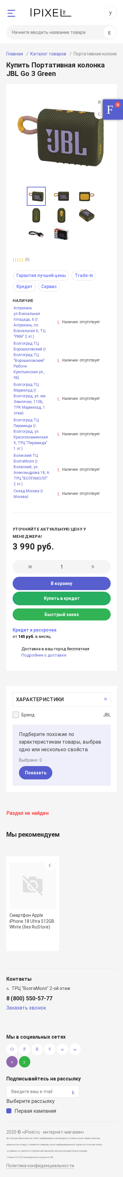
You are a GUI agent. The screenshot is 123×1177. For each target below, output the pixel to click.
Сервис (49, 286)
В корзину (61, 583)
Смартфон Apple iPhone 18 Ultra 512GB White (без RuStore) (31, 921)
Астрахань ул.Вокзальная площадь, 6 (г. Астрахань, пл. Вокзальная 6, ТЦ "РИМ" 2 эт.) (29, 322)
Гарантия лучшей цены (41, 275)
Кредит (24, 286)
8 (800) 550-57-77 (110, 12)
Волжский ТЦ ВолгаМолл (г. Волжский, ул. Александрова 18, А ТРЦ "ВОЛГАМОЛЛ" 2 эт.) (31, 469)
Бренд (28, 714)
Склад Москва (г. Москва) (29, 494)
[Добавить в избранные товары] (50, 865)
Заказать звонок (26, 1008)
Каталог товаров (48, 53)
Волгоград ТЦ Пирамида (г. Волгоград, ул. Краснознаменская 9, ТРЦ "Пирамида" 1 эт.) (31, 434)
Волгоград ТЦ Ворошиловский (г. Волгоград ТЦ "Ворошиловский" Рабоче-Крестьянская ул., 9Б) (30, 360)
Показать (35, 772)
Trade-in (84, 275)
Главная (14, 53)
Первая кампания (35, 1111)
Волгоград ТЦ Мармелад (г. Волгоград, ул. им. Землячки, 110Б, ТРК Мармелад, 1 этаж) (30, 398)
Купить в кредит (62, 598)
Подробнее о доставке (43, 655)
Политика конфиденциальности (40, 1165)
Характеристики (40, 699)
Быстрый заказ (61, 614)
